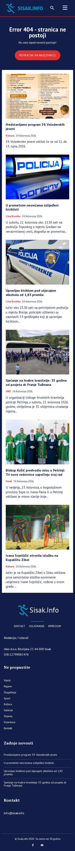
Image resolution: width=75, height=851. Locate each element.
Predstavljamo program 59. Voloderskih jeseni (35, 126)
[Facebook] (33, 845)
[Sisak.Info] (25, 8)
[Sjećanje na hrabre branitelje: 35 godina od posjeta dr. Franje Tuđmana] (37, 352)
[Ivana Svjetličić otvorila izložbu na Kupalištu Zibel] (37, 527)
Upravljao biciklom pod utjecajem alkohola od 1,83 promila (31, 292)
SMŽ (8, 391)
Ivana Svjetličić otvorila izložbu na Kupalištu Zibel (32, 557)
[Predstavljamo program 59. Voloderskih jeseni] (37, 96)
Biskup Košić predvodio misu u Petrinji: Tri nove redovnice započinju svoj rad (35, 472)
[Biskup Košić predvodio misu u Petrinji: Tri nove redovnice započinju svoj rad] (37, 442)
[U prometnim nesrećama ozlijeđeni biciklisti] (37, 177)
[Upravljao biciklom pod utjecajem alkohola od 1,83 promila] (37, 262)
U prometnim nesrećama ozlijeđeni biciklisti (32, 207)
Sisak (9, 481)
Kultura (10, 135)
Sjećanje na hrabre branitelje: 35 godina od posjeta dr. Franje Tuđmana (36, 382)
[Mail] (42, 845)
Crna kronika (13, 216)
